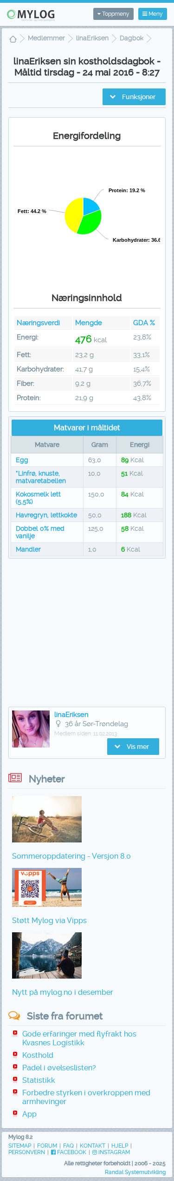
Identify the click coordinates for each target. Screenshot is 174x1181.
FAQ (68, 1146)
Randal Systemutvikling (135, 1172)
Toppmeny (115, 14)
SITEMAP (19, 1146)
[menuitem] (13, 40)
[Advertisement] (87, 632)
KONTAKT (92, 1146)
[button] (134, 96)
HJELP (119, 1146)
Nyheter (47, 779)
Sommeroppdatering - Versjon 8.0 (71, 856)
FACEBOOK (71, 1152)
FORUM (47, 1146)
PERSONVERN (26, 1152)
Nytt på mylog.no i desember (62, 992)
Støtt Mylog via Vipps (49, 920)
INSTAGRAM (113, 1152)
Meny (155, 14)
